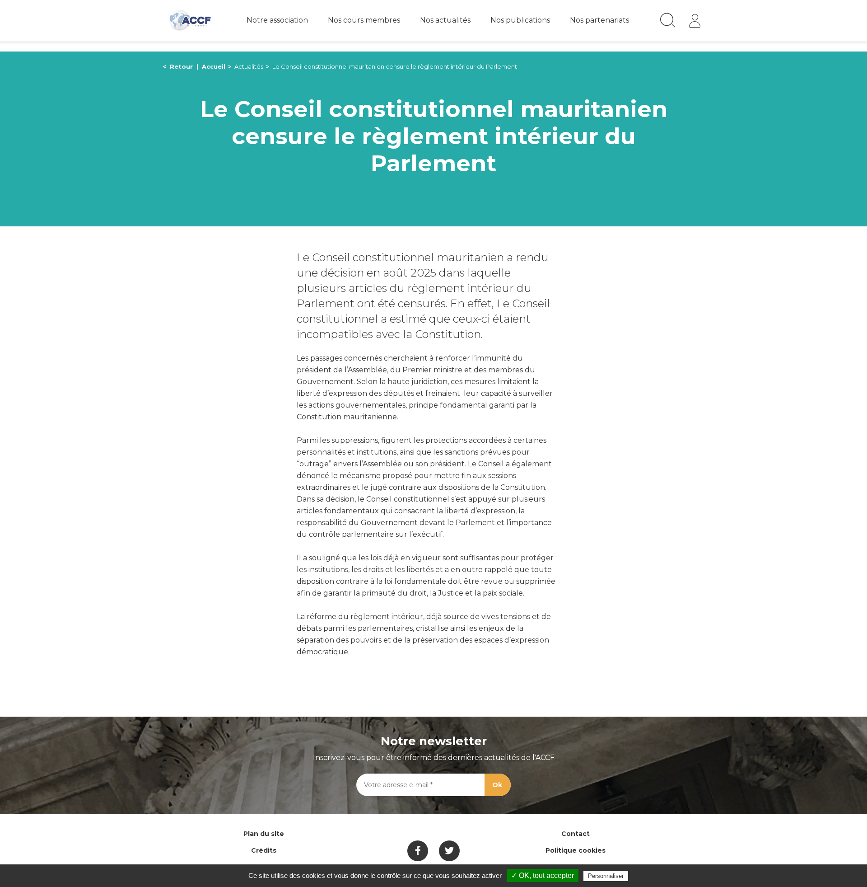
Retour (181, 66)
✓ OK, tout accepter (542, 875)
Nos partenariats (599, 20)
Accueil (213, 66)
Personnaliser (606, 876)
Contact (575, 834)
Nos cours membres (364, 20)
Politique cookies (575, 850)
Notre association (277, 20)
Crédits (263, 850)
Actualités (248, 66)
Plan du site (263, 834)
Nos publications (520, 20)
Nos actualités (445, 20)
